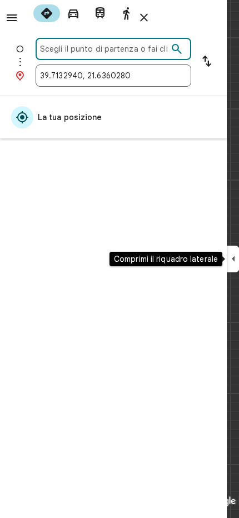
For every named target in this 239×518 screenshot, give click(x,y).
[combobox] (104, 49)
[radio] (46, 13)
